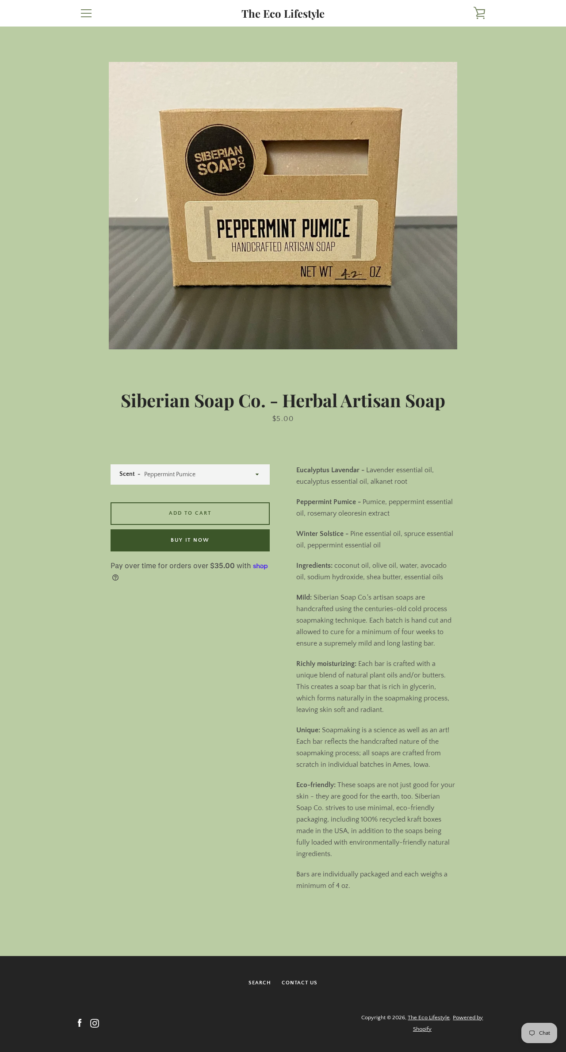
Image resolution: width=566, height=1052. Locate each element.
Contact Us (299, 983)
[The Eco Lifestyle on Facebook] (79, 1023)
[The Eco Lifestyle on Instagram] (94, 1023)
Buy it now (190, 540)
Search (260, 983)
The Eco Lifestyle (283, 13)
